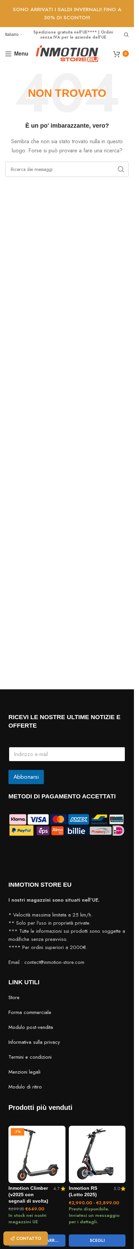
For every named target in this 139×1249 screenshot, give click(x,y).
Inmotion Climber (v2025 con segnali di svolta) (28, 1195)
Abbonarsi (26, 777)
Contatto (28, 1238)
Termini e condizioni (30, 1057)
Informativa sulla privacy (34, 1042)
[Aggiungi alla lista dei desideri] (59, 1132)
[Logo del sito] (67, 53)
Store (14, 997)
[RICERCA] (121, 169)
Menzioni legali (24, 1072)
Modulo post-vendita (30, 1027)
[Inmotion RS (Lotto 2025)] (97, 1154)
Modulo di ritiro (25, 1087)
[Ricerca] (126, 35)
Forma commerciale (29, 1012)
